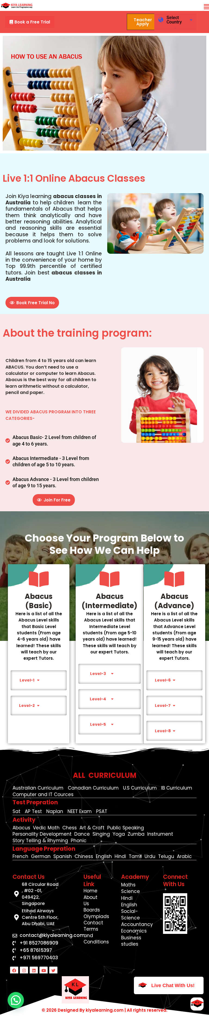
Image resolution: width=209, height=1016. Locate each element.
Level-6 (163, 680)
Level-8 (163, 731)
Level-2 (27, 705)
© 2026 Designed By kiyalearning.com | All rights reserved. (104, 1010)
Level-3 (98, 673)
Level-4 (98, 699)
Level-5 (98, 724)
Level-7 (163, 705)
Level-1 (27, 680)
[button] (206, 7)
